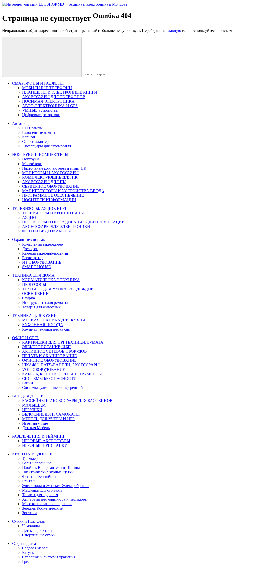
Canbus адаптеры (36, 141)
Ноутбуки (30, 159)
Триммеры (31, 458)
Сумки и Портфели (28, 521)
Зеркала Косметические (42, 508)
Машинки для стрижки (42, 490)
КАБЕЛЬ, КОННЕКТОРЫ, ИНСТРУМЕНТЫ (62, 374)
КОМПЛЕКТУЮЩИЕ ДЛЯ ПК (50, 177)
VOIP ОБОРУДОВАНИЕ (43, 369)
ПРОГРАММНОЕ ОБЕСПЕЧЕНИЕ (53, 195)
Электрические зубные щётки (48, 472)
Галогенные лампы (38, 132)
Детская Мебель (36, 428)
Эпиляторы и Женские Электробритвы (55, 485)
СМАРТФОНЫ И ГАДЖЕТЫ (38, 83)
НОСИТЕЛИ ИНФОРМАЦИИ (49, 200)
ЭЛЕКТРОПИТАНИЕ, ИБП (46, 347)
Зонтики (29, 513)
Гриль (27, 561)
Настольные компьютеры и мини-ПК (54, 168)
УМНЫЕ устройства (40, 110)
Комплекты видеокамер (42, 244)
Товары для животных (41, 307)
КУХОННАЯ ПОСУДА (42, 324)
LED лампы (32, 128)
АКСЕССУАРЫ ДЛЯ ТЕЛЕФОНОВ (53, 97)
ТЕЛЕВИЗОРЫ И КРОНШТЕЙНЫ (53, 213)
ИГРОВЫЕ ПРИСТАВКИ (45, 445)
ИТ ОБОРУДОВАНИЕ (41, 262)
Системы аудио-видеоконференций (52, 387)
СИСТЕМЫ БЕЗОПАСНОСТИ (49, 378)
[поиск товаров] (42, 57)
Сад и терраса (24, 543)
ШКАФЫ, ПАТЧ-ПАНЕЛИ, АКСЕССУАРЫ (61, 365)
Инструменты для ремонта (45, 302)
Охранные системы (29, 239)
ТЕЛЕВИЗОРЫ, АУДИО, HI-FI (39, 208)
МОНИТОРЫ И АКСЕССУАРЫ (50, 173)
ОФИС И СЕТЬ (25, 338)
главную (174, 30)
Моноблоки (32, 163)
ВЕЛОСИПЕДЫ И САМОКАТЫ (51, 414)
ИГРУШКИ (32, 410)
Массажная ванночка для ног (47, 504)
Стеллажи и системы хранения (48, 557)
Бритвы (28, 481)
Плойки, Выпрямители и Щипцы (51, 467)
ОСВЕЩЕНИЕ (35, 293)
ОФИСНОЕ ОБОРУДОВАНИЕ (49, 360)
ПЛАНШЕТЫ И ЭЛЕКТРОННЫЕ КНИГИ (59, 92)
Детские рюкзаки (37, 530)
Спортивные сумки (39, 535)
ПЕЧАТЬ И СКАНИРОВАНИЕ (49, 356)
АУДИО (29, 217)
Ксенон (28, 137)
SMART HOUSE (36, 267)
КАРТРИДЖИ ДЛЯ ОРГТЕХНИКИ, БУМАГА (62, 342)
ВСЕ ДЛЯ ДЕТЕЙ (28, 396)
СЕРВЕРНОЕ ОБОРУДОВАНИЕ (51, 186)
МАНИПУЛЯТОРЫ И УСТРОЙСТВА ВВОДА (63, 191)
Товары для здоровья (40, 495)
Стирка (28, 298)
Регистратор (32, 258)
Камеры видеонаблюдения (45, 253)
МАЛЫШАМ (34, 405)
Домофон (30, 249)
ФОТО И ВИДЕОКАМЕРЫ (46, 231)
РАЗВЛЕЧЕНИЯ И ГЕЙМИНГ (38, 436)
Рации (27, 383)
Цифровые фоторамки (41, 115)
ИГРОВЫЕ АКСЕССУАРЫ (46, 441)
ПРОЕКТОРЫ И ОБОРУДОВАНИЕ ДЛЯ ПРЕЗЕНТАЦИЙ (73, 222)
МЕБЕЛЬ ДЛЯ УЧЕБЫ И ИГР (48, 419)
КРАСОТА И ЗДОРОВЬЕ (34, 454)
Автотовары (22, 123)
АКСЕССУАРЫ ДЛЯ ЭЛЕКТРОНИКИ (56, 226)
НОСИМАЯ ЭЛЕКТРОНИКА (48, 101)
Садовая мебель (35, 548)
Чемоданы (31, 526)
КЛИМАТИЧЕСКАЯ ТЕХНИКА (51, 280)
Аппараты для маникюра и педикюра (54, 499)
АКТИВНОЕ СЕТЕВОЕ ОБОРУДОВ (54, 351)
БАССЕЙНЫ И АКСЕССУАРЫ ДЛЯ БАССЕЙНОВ (67, 400)
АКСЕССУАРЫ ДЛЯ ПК (44, 182)
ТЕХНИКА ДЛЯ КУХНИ (34, 315)
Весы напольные (36, 463)
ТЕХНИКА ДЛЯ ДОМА (33, 275)
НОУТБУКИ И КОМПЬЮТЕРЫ (40, 154)
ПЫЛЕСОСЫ (34, 284)
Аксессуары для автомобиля (46, 146)
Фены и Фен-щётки (39, 476)
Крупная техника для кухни (46, 329)
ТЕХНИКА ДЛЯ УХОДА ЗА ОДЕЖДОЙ (58, 289)
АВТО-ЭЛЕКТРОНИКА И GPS (50, 106)
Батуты (28, 552)
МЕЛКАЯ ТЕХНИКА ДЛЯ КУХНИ (53, 320)
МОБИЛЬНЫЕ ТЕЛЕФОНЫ (47, 88)
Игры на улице (35, 423)
